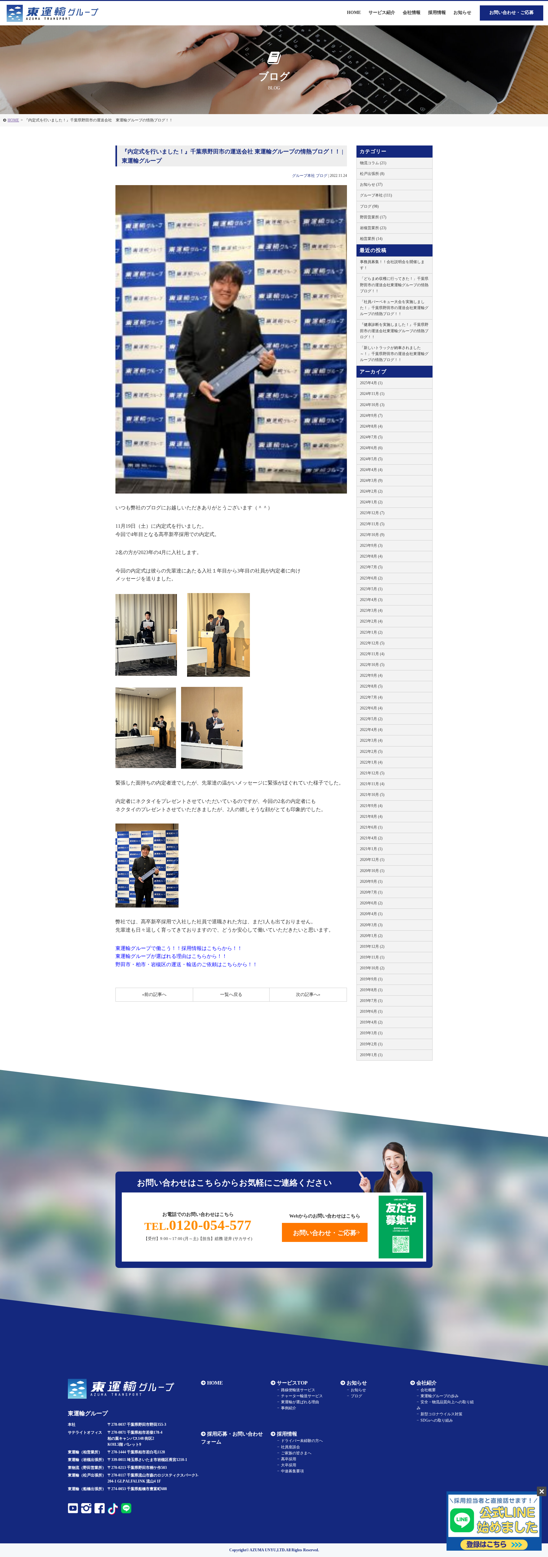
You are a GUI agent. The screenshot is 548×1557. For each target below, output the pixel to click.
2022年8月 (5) (371, 686)
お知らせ (462, 12)
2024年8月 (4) (371, 426)
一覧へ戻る (231, 994)
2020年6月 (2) (371, 903)
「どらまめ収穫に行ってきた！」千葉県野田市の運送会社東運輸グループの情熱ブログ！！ (394, 284)
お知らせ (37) (371, 184)
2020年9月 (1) (371, 881)
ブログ (321, 175)
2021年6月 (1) (371, 827)
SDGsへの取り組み (437, 1420)
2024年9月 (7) (371, 415)
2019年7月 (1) (371, 1000)
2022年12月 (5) (372, 643)
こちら (214, 948)
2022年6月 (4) (371, 708)
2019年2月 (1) (371, 1044)
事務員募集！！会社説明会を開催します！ (392, 265)
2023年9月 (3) (371, 545)
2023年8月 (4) (371, 556)
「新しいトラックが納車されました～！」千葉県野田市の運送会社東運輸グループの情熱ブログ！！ (394, 354)
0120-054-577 (197, 1225)
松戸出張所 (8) (372, 173)
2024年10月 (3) (372, 405)
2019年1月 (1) (371, 1055)
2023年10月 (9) (372, 535)
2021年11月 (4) (372, 784)
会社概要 (428, 1390)
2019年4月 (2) (371, 1022)
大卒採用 (288, 1465)
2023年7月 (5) (371, 567)
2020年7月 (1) (371, 892)
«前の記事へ (154, 994)
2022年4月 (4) (371, 729)
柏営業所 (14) (371, 238)
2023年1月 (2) (371, 632)
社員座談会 (290, 1447)
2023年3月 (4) (371, 610)
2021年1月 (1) (371, 849)
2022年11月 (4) (372, 654)
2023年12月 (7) (372, 513)
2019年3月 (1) (371, 1033)
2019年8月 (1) (371, 990)
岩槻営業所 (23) (373, 228)
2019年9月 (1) (371, 979)
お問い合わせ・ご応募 (511, 12)
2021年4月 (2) (371, 838)
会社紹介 (426, 1383)
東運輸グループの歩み (440, 1396)
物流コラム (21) (373, 163)
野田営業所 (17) (373, 217)
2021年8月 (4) (371, 816)
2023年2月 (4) (371, 621)
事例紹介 (288, 1408)
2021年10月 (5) (372, 794)
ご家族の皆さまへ (296, 1453)
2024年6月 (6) (371, 448)
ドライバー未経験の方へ (302, 1440)
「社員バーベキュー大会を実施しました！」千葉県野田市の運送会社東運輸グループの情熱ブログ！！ (394, 308)
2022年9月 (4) (371, 675)
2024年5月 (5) (371, 459)
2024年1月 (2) (371, 502)
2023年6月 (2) (371, 578)
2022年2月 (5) (371, 751)
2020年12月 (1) (372, 859)
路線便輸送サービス (298, 1390)
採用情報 (287, 1434)
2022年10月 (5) (372, 664)
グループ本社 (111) (376, 195)
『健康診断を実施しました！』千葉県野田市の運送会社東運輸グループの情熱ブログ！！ (394, 330)
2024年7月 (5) (371, 437)
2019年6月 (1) (371, 1011)
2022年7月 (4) (371, 697)
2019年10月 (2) (372, 968)
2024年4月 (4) (371, 470)
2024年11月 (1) (372, 393)
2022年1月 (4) (371, 762)
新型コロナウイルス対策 (441, 1414)
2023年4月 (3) (371, 600)
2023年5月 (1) (371, 589)
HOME (13, 120)
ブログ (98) (369, 206)
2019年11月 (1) (372, 957)
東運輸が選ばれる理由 (300, 1402)
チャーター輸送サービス (302, 1396)
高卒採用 (288, 1459)
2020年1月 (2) (371, 936)
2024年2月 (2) (371, 491)
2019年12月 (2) (372, 946)
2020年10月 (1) (372, 871)
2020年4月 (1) (371, 914)
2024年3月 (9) (371, 480)
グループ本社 (303, 175)
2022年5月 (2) (371, 719)
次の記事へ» (308, 994)
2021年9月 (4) (371, 806)
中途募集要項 (292, 1471)
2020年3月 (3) (371, 925)
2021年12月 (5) (372, 773)
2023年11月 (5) (372, 524)
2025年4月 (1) (371, 383)
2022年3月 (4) (371, 740)
